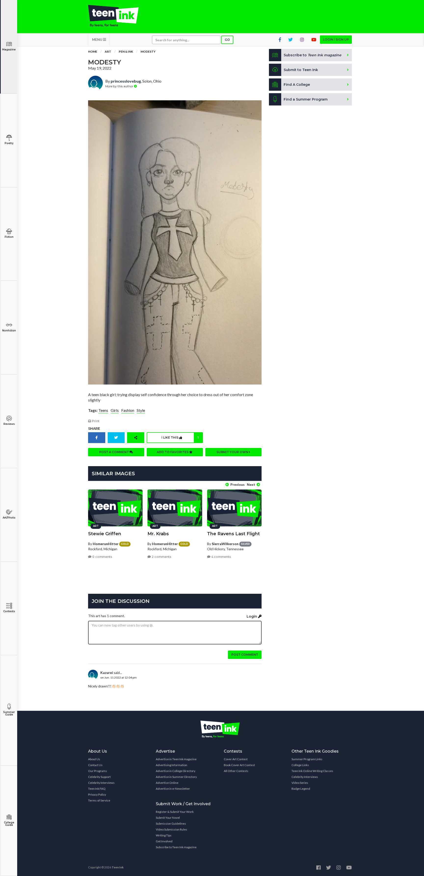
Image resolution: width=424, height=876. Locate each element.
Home (92, 51)
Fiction (9, 236)
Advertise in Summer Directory (176, 777)
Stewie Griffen (104, 533)
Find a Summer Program (306, 99)
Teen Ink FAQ (97, 788)
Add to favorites (173, 452)
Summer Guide (9, 713)
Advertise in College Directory (175, 771)
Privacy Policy (97, 794)
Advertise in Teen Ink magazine (176, 759)
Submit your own (232, 452)
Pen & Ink (126, 51)
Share (94, 428)
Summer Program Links (307, 759)
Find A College (297, 84)
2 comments (161, 557)
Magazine (9, 49)
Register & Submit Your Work (175, 812)
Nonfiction (9, 330)
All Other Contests (236, 771)
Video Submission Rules (171, 829)
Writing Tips (164, 835)
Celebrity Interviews (101, 783)
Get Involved (164, 841)
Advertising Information (171, 765)
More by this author (119, 86)
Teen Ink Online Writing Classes (312, 771)
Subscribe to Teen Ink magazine (176, 847)
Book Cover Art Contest (239, 765)
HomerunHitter (106, 544)
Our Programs (97, 771)
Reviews (9, 424)
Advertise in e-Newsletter (173, 788)
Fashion (127, 410)
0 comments (102, 557)
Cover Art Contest (236, 759)
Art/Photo (9, 517)
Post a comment (114, 452)
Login (252, 616)
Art (108, 51)
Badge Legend (301, 788)
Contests (9, 611)
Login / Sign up (336, 39)
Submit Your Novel (168, 817)
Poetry (9, 143)
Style (141, 410)
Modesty (148, 51)
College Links (300, 765)
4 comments (221, 557)
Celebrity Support (99, 777)
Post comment (244, 654)
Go (227, 40)
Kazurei (106, 672)
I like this (180, 437)
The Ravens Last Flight (233, 533)
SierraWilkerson (225, 544)
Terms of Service (99, 800)
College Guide (9, 824)
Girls (115, 410)
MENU (97, 39)
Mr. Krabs (158, 533)
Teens (103, 410)
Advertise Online (167, 783)
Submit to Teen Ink (301, 70)
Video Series (300, 783)
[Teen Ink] (118, 16)
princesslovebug (126, 81)
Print (95, 421)
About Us (94, 759)
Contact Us (95, 765)
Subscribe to (312, 55)
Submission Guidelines (171, 823)
